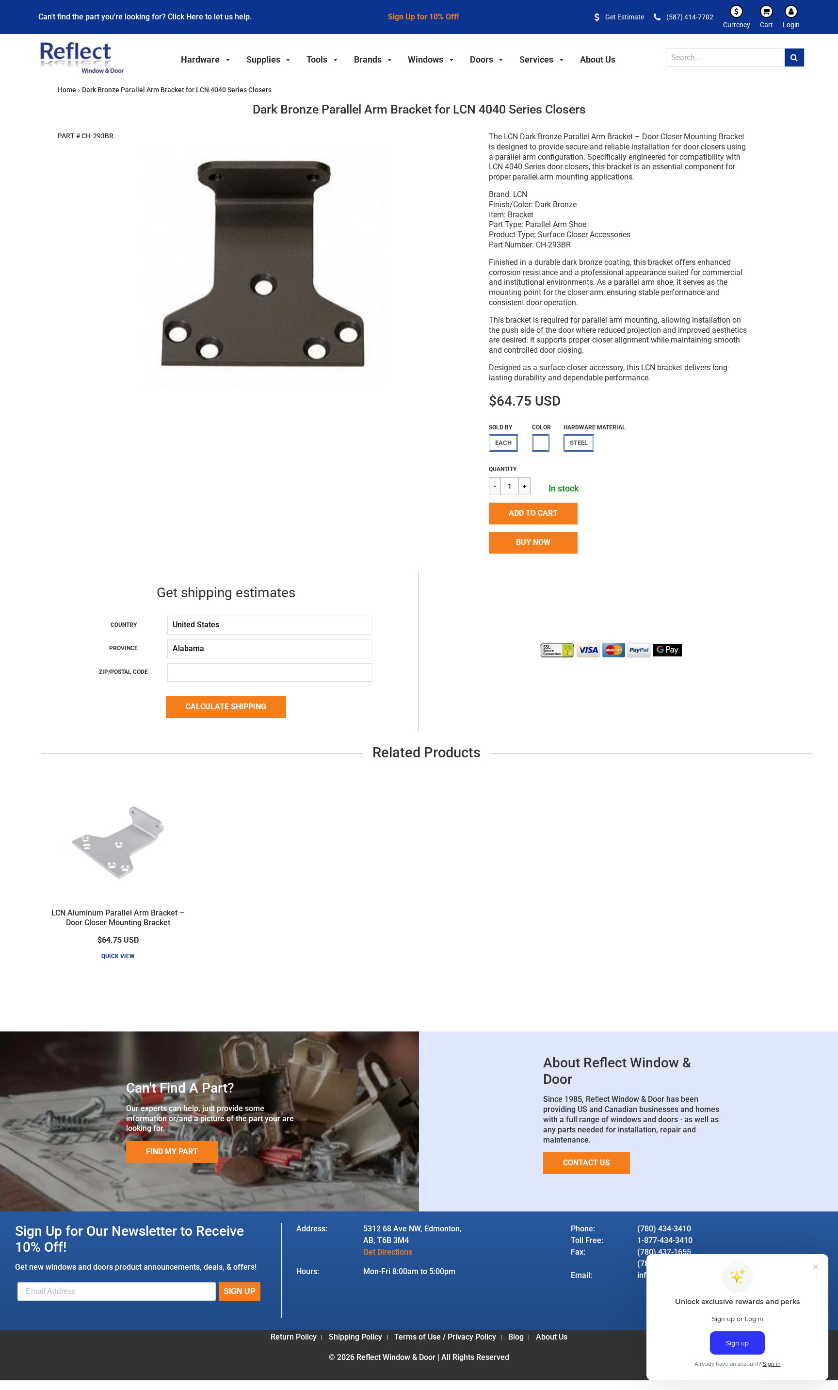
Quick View (118, 956)
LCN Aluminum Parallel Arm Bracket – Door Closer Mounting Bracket (117, 918)
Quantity (502, 469)
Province (123, 648)
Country (124, 624)
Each (503, 442)
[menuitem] (206, 58)
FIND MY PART (172, 1151)
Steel (579, 442)
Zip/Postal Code (123, 672)
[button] (533, 513)
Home (67, 90)
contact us (586, 1162)
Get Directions (387, 1252)
